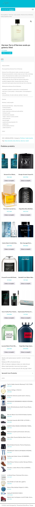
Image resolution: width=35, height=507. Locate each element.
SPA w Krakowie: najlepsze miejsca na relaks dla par (16, 364)
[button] (30, 21)
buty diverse (16, 140)
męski (27, 140)
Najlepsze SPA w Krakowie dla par (11, 362)
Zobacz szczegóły (6, 53)
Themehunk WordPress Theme (25, 505)
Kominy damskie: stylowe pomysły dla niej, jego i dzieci (17, 368)
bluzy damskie (9, 140)
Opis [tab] (2, 59)
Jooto (7, 505)
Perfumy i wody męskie (14, 14)
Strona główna (4, 14)
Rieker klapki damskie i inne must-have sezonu (14, 366)
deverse (23, 140)
